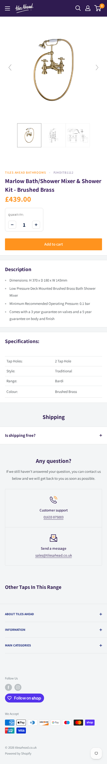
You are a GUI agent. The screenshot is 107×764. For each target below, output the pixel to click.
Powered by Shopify (18, 753)
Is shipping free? (20, 435)
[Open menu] (7, 8)
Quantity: (16, 215)
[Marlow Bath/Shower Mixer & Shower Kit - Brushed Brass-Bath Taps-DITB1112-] (29, 135)
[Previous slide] (10, 67)
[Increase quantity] (36, 225)
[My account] (87, 8)
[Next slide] (97, 67)
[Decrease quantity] (12, 225)
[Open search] (78, 8)
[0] (98, 8)
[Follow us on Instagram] (17, 687)
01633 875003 (53, 517)
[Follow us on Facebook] (8, 687)
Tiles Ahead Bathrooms (25, 172)
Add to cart (53, 244)
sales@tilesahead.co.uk (53, 555)
